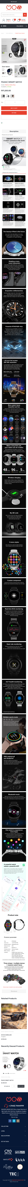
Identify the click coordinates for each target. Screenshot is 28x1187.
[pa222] (7, 71)
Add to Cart (14, 108)
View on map (14, 1117)
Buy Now (14, 112)
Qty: (2, 102)
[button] (2, 1018)
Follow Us (20, 26)
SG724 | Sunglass (6, 1035)
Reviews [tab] (14, 991)
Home (2, 33)
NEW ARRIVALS (9, 33)
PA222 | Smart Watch (7, 1080)
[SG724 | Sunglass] (14, 1016)
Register (8, 19)
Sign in (9, 21)
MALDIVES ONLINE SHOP (18, 1180)
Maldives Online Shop (10, 85)
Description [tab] (14, 131)
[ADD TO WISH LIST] (14, 117)
